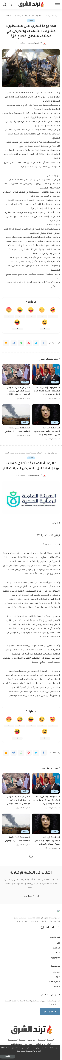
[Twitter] (36, 343)
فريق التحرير (34, 43)
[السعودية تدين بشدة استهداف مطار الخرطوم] (16, 414)
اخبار (31, 20)
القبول (8, 1056)
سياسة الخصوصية (24, 1051)
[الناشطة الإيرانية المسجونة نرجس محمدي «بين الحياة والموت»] (46, 414)
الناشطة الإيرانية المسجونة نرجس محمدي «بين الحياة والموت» (47, 431)
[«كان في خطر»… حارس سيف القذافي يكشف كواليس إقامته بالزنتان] (16, 374)
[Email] (6, 343)
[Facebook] (44, 343)
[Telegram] (14, 343)
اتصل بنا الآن (49, 1012)
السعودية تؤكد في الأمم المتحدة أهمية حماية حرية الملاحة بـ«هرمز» (46, 391)
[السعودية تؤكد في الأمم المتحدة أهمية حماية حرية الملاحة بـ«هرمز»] (46, 374)
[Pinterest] (29, 343)
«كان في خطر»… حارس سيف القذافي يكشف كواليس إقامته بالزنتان (18, 391)
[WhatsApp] (21, 343)
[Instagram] (42, 928)
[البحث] (5, 4)
